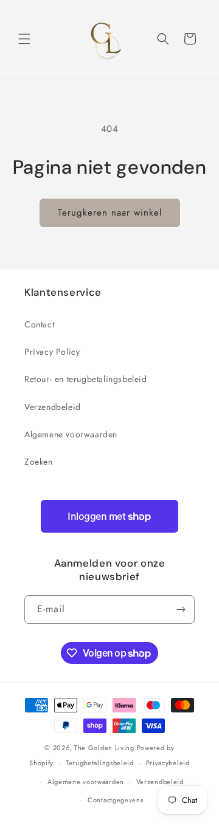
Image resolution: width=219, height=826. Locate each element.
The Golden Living (104, 748)
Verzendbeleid (52, 407)
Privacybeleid (168, 763)
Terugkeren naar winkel (110, 212)
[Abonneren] (180, 609)
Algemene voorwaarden (70, 434)
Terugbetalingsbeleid (100, 763)
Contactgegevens (116, 800)
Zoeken (38, 462)
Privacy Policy (52, 352)
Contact (39, 324)
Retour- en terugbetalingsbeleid (85, 379)
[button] (24, 39)
